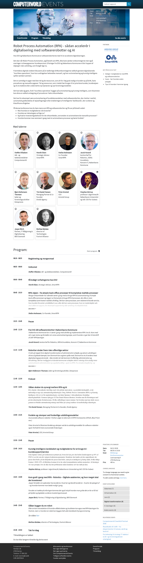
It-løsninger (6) (109, 506)
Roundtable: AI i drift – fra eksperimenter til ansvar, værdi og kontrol (115, 529)
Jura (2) (107, 497)
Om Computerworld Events (63, 553)
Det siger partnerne (60, 551)
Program (34, 38)
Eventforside (22, 38)
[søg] (129, 4)
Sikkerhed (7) (109, 489)
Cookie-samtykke (59, 558)
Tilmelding (46, 38)
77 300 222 (23, 553)
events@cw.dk (24, 556)
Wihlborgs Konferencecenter (106, 16)
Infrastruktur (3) (110, 493)
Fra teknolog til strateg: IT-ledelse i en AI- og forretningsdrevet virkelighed (116, 536)
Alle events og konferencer (62, 546)
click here (123, 478)
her (37, 515)
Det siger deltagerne (60, 549)
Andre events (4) (110, 510)
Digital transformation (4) (113, 501)
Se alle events (120, 38)
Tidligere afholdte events (62, 556)
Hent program (92, 251)
